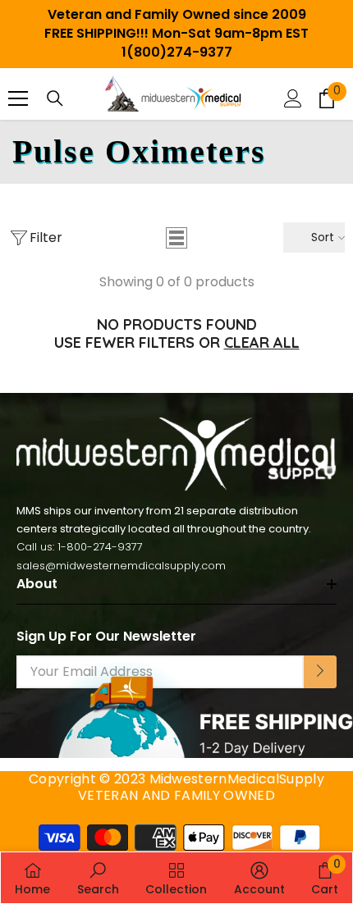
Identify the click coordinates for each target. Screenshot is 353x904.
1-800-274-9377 (100, 547)
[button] (176, 238)
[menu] (18, 98)
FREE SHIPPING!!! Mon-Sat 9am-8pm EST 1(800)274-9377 (176, 43)
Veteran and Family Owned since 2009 (177, 14)
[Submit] (320, 671)
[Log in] (293, 98)
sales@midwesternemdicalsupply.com (121, 565)
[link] (98, 878)
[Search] (55, 98)
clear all (262, 343)
